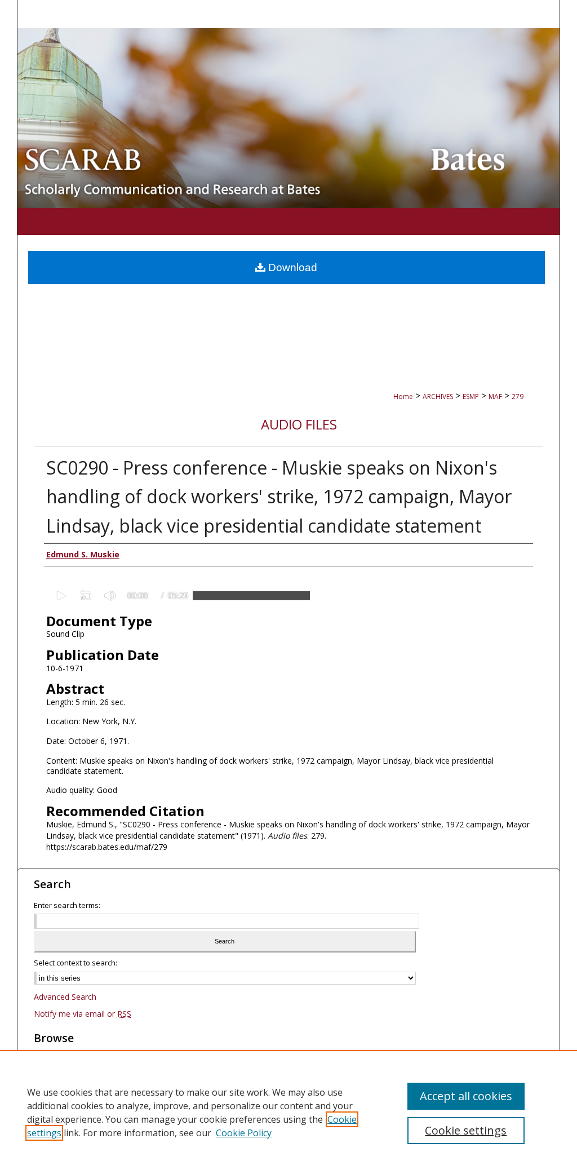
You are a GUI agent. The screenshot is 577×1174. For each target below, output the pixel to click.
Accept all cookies (466, 1096)
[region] (288, 1112)
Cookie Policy (244, 1133)
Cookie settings (466, 1130)
